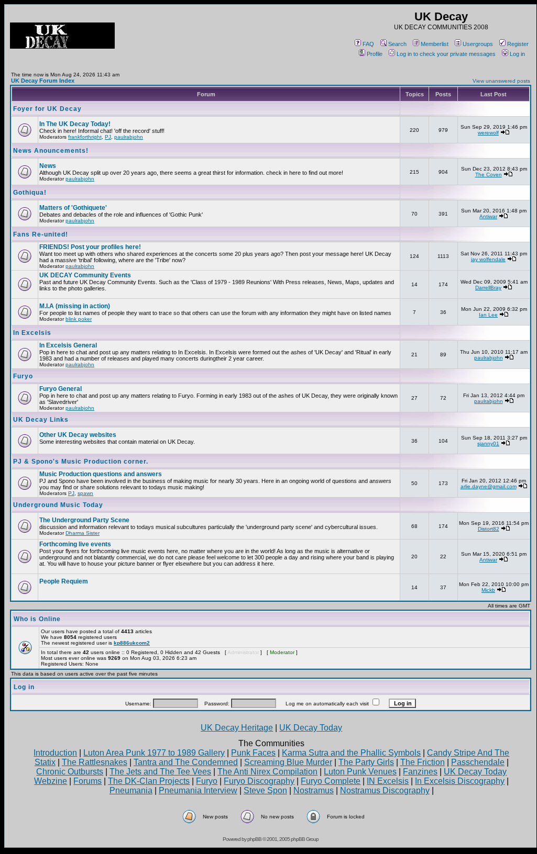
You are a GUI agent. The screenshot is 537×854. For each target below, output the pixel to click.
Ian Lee (488, 315)
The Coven (488, 174)
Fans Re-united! (40, 234)
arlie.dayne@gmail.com (489, 486)
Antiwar (488, 216)
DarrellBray (488, 287)
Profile (374, 54)
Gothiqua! (30, 192)
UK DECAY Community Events (85, 275)
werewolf (488, 133)
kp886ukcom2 (132, 643)
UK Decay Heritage (237, 727)
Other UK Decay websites (77, 435)
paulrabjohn (128, 137)
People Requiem (63, 581)
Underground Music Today (58, 505)
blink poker (78, 319)
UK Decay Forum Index (42, 80)
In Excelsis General (68, 345)
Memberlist (434, 44)
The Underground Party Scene (84, 520)
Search (397, 44)
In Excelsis (32, 332)
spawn (85, 493)
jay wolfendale (488, 259)
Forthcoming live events (75, 544)
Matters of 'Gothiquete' (73, 207)
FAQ (368, 44)
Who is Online (37, 619)
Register (518, 44)
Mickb (488, 590)
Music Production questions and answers (100, 474)
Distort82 (488, 529)
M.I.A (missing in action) (74, 306)
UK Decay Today (310, 727)
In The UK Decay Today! (75, 124)
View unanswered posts (501, 81)
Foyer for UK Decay (47, 109)
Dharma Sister (82, 533)
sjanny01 (488, 443)
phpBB (254, 839)
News (47, 166)
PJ (108, 137)
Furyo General (60, 388)
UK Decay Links (41, 419)
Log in (517, 54)
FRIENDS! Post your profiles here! (90, 247)
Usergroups (478, 44)
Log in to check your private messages (446, 54)
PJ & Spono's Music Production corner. (80, 461)
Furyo (23, 376)
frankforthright (85, 137)
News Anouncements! (51, 150)
